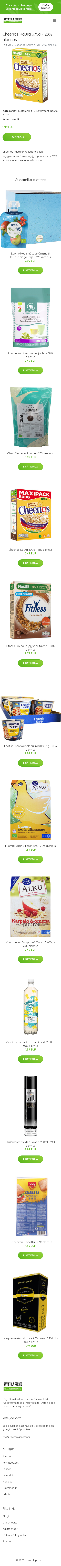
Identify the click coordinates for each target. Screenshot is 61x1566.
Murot (6, 114)
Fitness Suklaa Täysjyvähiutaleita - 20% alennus (30, 647)
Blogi (6, 1516)
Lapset (7, 1469)
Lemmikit (8, 1475)
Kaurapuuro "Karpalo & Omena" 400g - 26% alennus (30, 944)
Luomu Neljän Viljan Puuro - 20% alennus (30, 846)
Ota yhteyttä (10, 1522)
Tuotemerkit (25, 110)
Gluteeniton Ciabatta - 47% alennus (30, 1242)
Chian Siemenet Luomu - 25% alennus (30, 453)
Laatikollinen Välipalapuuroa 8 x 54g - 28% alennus (30, 747)
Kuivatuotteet (41, 110)
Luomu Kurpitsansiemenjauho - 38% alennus (30, 355)
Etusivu (7, 44)
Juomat (7, 1456)
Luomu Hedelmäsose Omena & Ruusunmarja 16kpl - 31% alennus (30, 255)
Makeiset (8, 1481)
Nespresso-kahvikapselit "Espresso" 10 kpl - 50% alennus (31, 1340)
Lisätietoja (16, 137)
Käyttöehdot (10, 1528)
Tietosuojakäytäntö (14, 1535)
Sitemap (7, 1541)
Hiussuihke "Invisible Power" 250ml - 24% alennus (30, 1143)
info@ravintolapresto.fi (16, 1437)
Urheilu (7, 1494)
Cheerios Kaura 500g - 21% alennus (30, 549)
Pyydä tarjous (45, 7)
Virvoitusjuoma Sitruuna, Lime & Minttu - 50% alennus (30, 1043)
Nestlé (54, 110)
